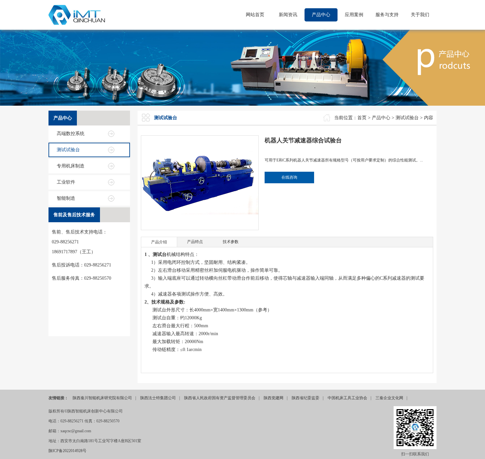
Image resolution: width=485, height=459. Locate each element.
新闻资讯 (288, 14)
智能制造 (66, 198)
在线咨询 (289, 177)
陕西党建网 (273, 398)
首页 (362, 117)
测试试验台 (68, 149)
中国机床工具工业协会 (347, 398)
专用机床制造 (70, 165)
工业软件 (66, 182)
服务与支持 (387, 14)
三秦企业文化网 (389, 398)
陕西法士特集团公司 (158, 398)
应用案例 (354, 14)
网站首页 (255, 14)
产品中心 (321, 14)
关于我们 (420, 14)
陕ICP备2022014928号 (67, 450)
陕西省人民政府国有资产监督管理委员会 (219, 398)
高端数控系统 (70, 133)
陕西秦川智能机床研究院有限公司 (102, 398)
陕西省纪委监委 (305, 398)
